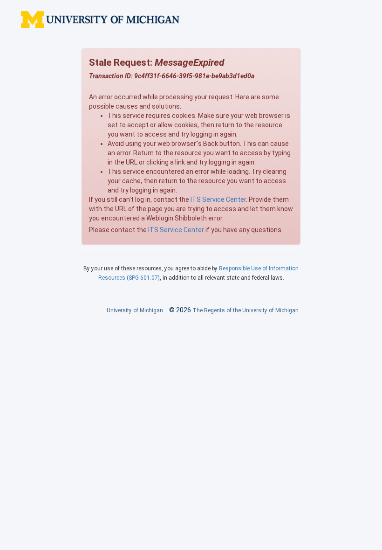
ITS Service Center (218, 199)
